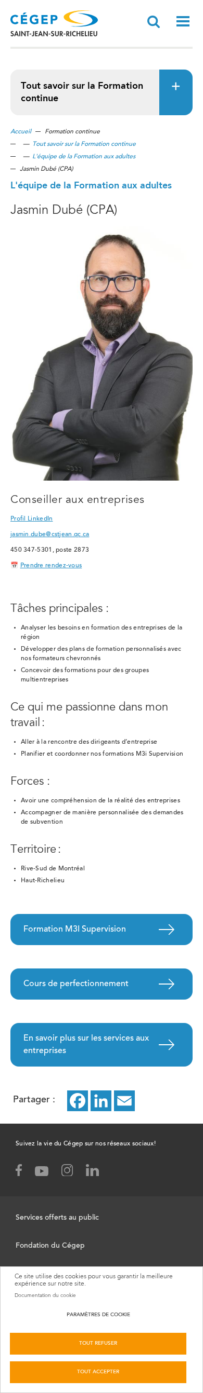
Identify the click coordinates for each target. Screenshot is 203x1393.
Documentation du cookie (45, 1295)
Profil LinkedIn (31, 519)
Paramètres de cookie (98, 1315)
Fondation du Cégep (50, 1246)
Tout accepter (98, 1372)
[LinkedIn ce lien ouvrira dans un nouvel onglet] (101, 1100)
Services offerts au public (57, 1218)
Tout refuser (98, 1343)
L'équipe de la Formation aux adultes (83, 157)
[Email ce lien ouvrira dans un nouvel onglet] (124, 1100)
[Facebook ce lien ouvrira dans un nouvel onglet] (77, 1100)
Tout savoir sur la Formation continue (84, 144)
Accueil (20, 132)
